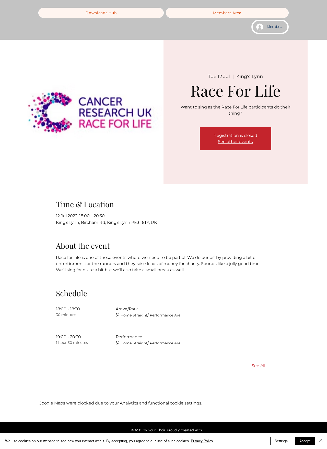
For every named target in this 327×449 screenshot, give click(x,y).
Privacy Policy (202, 440)
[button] (101, 13)
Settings (281, 440)
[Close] (321, 441)
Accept (304, 440)
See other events (235, 141)
